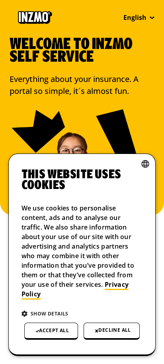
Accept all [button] (54, 330)
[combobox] (145, 164)
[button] (82, 313)
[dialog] (82, 255)
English (134, 17)
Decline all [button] (114, 330)
